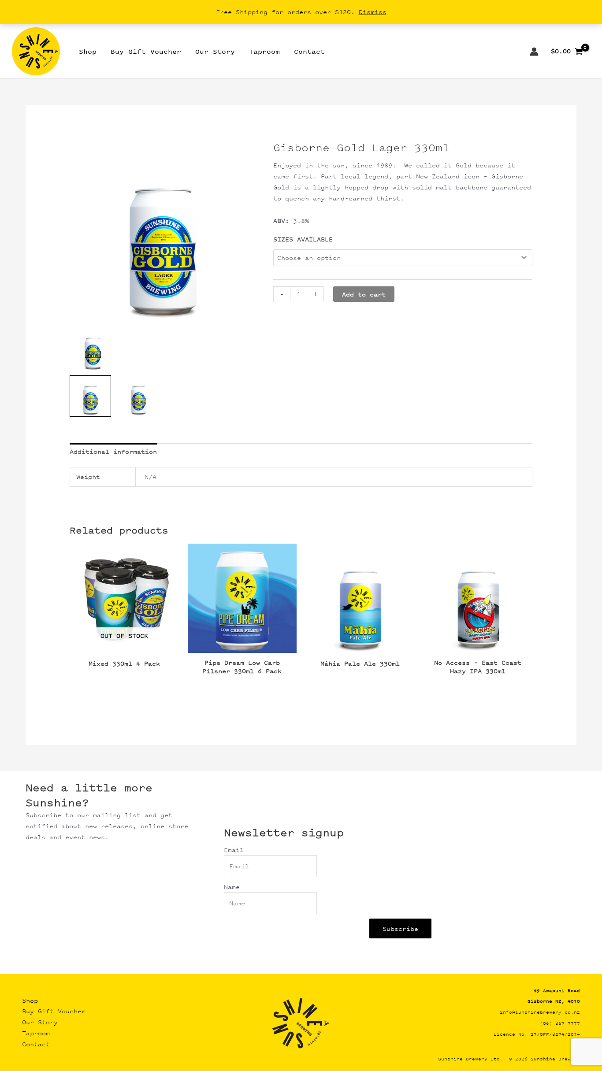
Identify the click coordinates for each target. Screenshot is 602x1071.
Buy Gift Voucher (53, 1010)
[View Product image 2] (138, 396)
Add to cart (364, 294)
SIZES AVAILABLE (303, 239)
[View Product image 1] (90, 396)
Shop (30, 1000)
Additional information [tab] (113, 451)
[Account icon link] (534, 51)
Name (232, 886)
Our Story (40, 1022)
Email (234, 849)
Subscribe (400, 928)
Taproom (36, 1033)
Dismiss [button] (372, 11)
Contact (36, 1044)
